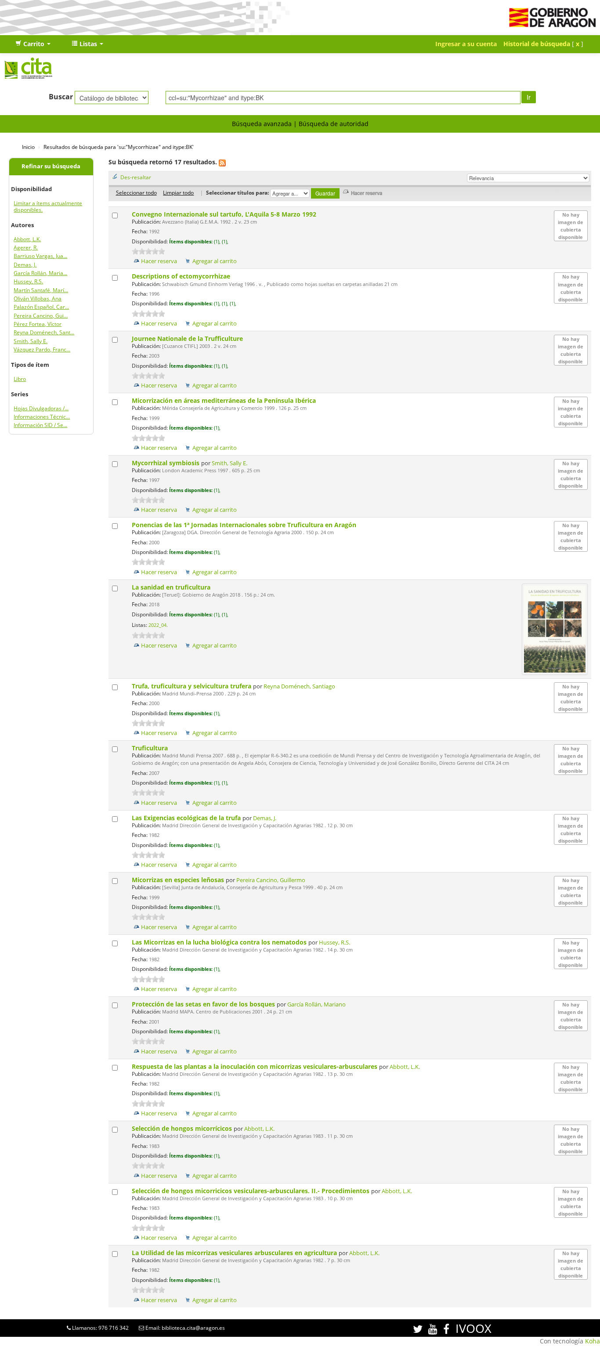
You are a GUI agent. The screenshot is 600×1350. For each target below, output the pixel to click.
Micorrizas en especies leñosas (179, 880)
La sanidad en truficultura (172, 587)
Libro (20, 379)
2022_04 (157, 625)
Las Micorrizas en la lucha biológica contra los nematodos (220, 942)
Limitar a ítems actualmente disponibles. (48, 206)
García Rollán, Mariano (316, 1004)
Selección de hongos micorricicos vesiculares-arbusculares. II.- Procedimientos (251, 1191)
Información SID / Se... (40, 425)
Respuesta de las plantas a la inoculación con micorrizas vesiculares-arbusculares (255, 1066)
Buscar (61, 96)
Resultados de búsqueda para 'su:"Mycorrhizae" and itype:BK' (118, 146)
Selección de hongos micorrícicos (183, 1128)
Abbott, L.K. (27, 239)
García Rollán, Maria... (40, 273)
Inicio (28, 146)
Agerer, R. (26, 247)
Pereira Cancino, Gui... (41, 315)
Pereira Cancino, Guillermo (270, 880)
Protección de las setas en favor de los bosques (204, 1004)
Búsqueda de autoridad (334, 123)
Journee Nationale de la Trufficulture (188, 338)
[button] (33, 44)
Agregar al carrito (214, 261)
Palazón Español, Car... (41, 307)
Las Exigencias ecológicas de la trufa (187, 818)
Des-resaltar (135, 177)
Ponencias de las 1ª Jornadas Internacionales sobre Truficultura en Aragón (245, 525)
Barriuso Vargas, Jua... (40, 256)
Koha (592, 1341)
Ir (529, 97)
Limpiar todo (178, 192)
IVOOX (473, 1328)
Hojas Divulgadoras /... (41, 408)
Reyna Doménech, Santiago (299, 686)
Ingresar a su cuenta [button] (466, 44)
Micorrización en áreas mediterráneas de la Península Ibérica (225, 400)
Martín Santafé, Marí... (41, 290)
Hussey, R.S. (28, 281)
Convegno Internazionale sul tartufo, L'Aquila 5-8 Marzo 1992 (225, 214)
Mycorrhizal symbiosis (166, 463)
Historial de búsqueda (536, 44)
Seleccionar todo (136, 192)
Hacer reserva (159, 261)
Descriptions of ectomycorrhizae (182, 276)
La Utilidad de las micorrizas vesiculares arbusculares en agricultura (235, 1253)
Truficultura (151, 748)
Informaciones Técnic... (42, 416)
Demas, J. (25, 264)
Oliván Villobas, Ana (37, 298)
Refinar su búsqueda (51, 166)
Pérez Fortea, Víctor (37, 324)
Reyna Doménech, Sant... (44, 332)
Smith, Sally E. (30, 341)
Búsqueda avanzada (262, 123)
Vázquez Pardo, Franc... (42, 349)
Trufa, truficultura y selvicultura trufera (192, 686)
